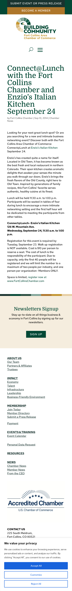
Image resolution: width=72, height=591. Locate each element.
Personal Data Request (21, 444)
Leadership (14, 393)
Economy (12, 382)
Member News (16, 469)
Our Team (13, 362)
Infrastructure (15, 389)
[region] (36, 564)
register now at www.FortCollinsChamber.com (26, 279)
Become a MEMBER (36, 10)
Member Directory (18, 413)
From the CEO (16, 473)
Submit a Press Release (21, 417)
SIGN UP (36, 334)
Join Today (14, 409)
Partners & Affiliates (19, 365)
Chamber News (16, 466)
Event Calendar (16, 436)
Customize (36, 574)
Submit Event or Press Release (36, 3)
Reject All (36, 583)
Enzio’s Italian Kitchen (44, 147)
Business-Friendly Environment (26, 397)
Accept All (36, 565)
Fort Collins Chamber (21, 118)
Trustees (12, 369)
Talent (11, 386)
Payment (12, 423)
